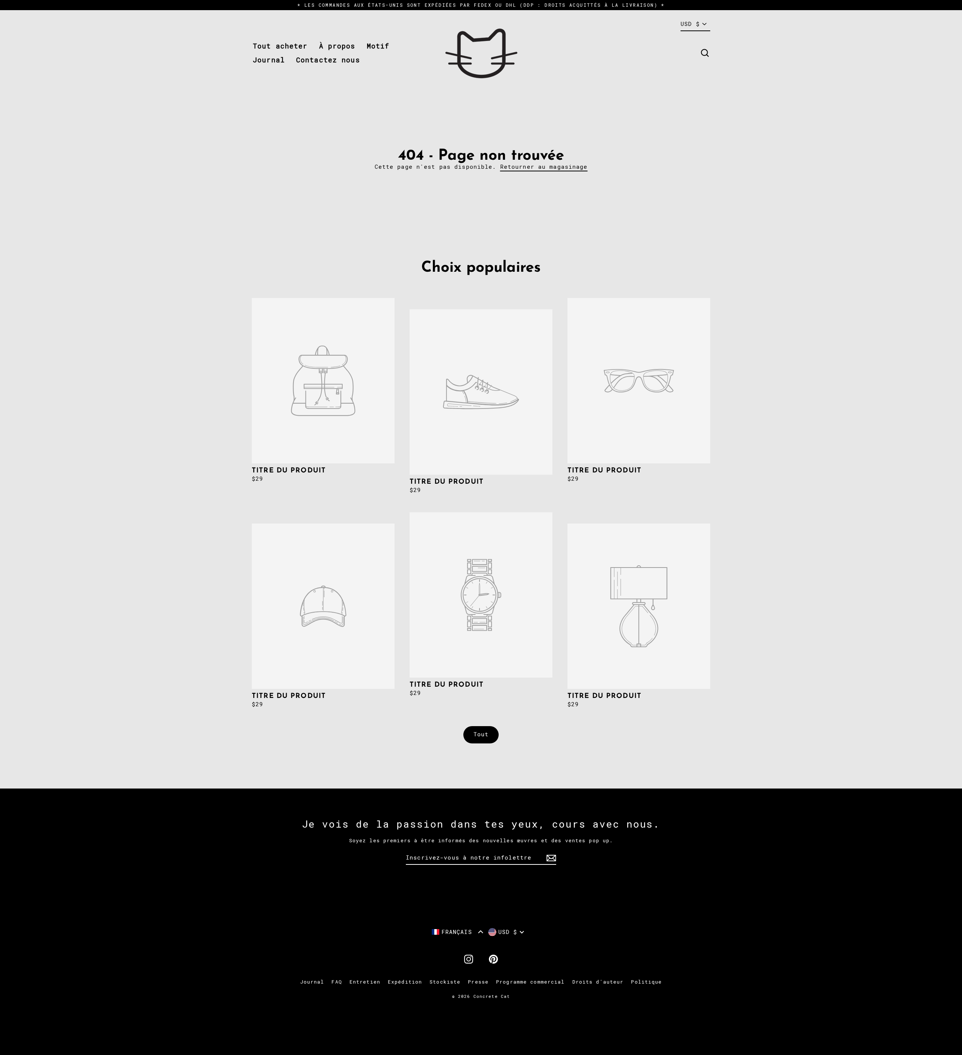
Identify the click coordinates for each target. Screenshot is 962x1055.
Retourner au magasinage (544, 166)
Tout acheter (280, 46)
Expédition (405, 982)
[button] (457, 931)
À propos (337, 46)
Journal (269, 60)
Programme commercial (530, 982)
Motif (378, 46)
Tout (481, 734)
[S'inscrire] (550, 858)
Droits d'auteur (598, 982)
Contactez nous (328, 60)
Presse (478, 982)
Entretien (364, 982)
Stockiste (445, 982)
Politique (646, 982)
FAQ (336, 982)
